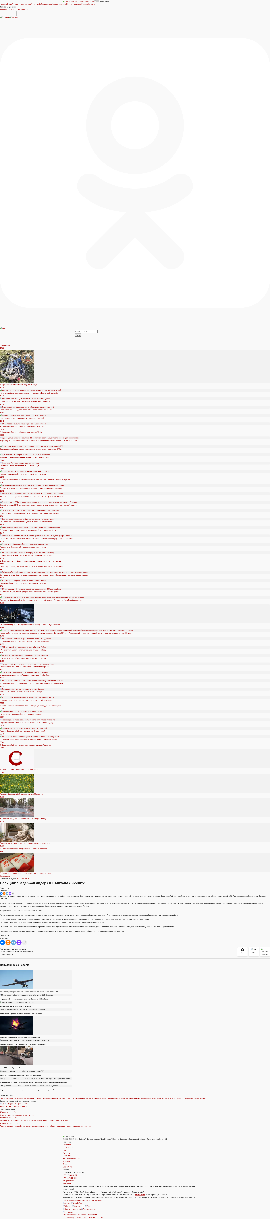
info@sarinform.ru (20, 1107)
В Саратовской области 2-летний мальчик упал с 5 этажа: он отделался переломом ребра (64, 1098)
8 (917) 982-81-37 (20, 1104)
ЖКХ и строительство (71, 1158)
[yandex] (72, 1209)
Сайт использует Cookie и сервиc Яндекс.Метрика (82, 1200)
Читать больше (200, 1098)
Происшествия (23, 879)
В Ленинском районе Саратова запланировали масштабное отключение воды (118, 1098)
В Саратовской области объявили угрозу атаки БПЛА (17, 1098)
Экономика (67, 1156)
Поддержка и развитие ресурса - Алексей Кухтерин (83, 1217)
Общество (67, 1145)
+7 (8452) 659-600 (7, 10)
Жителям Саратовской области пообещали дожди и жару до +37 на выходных (168, 1098)
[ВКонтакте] (1, 893)
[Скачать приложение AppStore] (8, 13)
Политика (66, 1153)
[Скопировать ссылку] (13, 893)
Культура (66, 1161)
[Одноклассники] (135, 173)
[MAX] (10, 893)
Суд (64, 1150)
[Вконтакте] (14, 17)
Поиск (78, 335)
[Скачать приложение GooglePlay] (24, 13)
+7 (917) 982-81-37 (21, 10)
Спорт (65, 1164)
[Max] (2, 328)
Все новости (5, 345)
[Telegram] (4, 17)
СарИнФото (67, 1167)
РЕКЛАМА (67, 1184)
